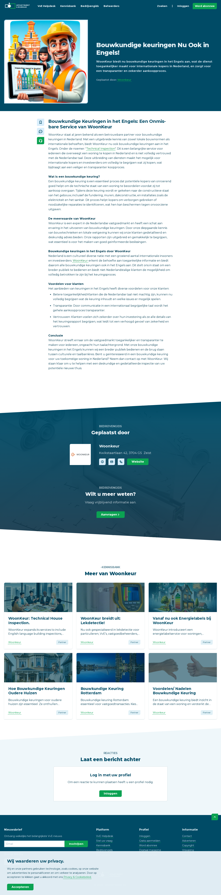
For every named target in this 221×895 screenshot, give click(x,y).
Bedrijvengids (90, 6)
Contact (187, 836)
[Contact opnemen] (111, 461)
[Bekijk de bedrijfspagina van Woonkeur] (80, 454)
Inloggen (183, 6)
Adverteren (189, 840)
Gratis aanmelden (149, 840)
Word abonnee (205, 6)
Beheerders (111, 6)
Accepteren (20, 887)
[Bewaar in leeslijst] (40, 122)
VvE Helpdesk (46, 6)
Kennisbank (68, 6)
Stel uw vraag (104, 840)
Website (138, 461)
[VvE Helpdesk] (40, 140)
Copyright (188, 845)
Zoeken (162, 6)
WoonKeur (80, 260)
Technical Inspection (101, 148)
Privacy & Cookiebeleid (77, 877)
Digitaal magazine (150, 850)
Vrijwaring (188, 850)
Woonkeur (124, 79)
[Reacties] (40, 131)
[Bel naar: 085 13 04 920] (121, 461)
